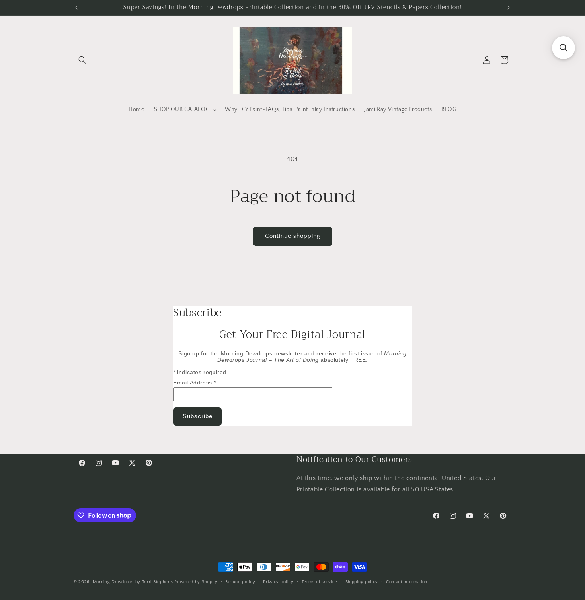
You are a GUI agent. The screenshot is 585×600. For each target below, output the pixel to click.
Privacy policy (278, 581)
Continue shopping (292, 236)
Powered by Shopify (196, 581)
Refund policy (240, 581)
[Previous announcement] (76, 7)
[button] (82, 60)
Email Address (194, 382)
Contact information (406, 581)
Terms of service (319, 581)
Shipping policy (361, 581)
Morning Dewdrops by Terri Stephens (133, 581)
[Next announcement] (508, 7)
